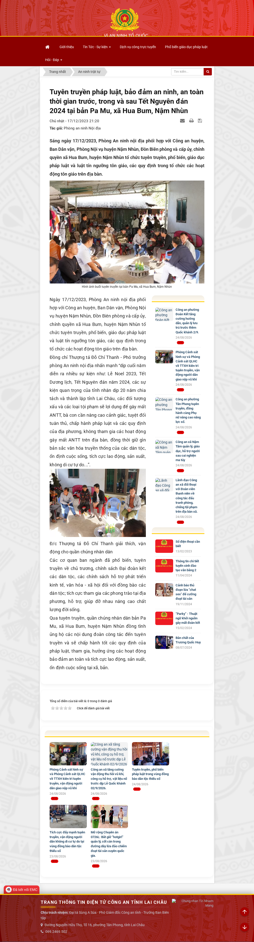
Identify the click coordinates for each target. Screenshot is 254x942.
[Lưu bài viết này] (200, 121)
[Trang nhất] (47, 47)
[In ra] (192, 121)
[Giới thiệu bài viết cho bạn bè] (183, 121)
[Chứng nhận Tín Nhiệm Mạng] (192, 903)
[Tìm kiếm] (208, 71)
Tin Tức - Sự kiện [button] (95, 47)
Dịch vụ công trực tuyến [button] (138, 47)
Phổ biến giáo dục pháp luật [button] (186, 47)
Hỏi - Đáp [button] (52, 60)
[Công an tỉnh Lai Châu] (126, 23)
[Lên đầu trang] (244, 912)
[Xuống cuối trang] (244, 927)
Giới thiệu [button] (67, 47)
